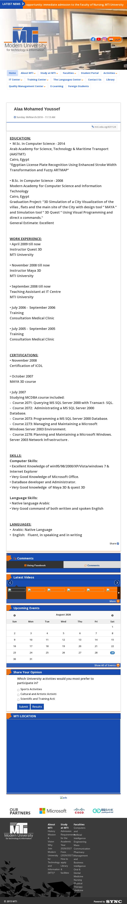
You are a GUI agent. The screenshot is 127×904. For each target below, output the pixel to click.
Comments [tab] (93, 565)
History (51, 831)
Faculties (68, 73)
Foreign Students (79, 86)
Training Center (37, 79)
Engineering (80, 841)
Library (110, 79)
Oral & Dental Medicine (78, 873)
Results (37, 706)
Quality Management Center (26, 86)
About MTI (27, 73)
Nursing (78, 880)
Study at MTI (48, 73)
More (113, 601)
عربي (118, 40)
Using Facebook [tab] (36, 565)
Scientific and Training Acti (38, 699)
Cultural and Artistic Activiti (38, 694)
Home (13, 73)
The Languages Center (67, 79)
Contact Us (94, 79)
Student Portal (90, 73)
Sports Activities (31, 689)
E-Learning (56, 86)
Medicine (78, 890)
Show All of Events (105, 665)
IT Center (15, 79)
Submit (23, 706)
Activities (110, 73)
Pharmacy (79, 852)
